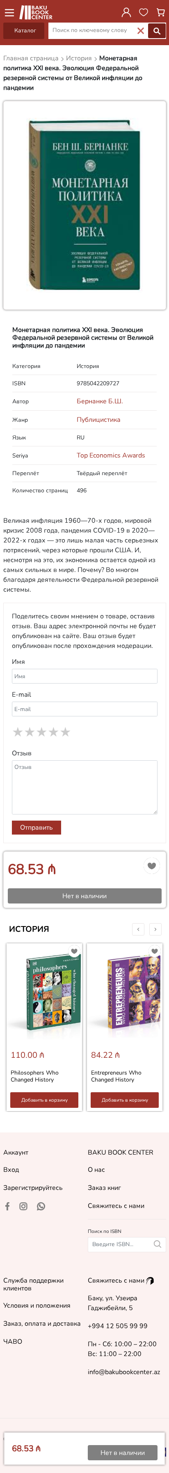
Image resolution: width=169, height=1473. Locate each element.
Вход (11, 1169)
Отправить (36, 827)
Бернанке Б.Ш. (100, 401)
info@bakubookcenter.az (124, 1372)
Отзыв (22, 753)
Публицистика (99, 419)
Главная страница (31, 58)
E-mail (21, 694)
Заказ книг (104, 1187)
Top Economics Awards (111, 455)
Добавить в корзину (44, 1100)
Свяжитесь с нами (116, 1205)
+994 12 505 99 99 (118, 1326)
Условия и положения (37, 1305)
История (29, 929)
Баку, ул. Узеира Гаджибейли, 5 (112, 1303)
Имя (18, 661)
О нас (96, 1169)
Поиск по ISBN (104, 1231)
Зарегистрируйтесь (33, 1187)
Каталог (25, 30)
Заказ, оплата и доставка (42, 1323)
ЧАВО (12, 1341)
